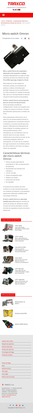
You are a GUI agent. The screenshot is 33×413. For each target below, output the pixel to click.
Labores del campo (7, 341)
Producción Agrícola (8, 349)
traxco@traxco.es (11, 395)
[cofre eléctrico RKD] (8, 246)
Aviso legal (5, 374)
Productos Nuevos (7, 355)
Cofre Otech (18, 258)
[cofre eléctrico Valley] (8, 224)
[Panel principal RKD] (8, 310)
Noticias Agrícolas (7, 346)
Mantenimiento (6, 368)
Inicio (3, 21)
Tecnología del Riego (8, 352)
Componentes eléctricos (20, 21)
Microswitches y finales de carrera (11, 23)
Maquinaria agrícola (8, 344)
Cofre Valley (18, 225)
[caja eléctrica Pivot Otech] (8, 257)
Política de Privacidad (8, 377)
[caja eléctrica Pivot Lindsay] (8, 235)
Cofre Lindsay (19, 236)
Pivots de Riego (6, 363)
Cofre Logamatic (19, 279)
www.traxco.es (6, 396)
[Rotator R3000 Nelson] (8, 321)
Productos (9, 21)
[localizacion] (3, 385)
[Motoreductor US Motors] (8, 299)
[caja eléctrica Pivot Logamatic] (8, 278)
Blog (3, 366)
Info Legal (5, 371)
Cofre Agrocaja (19, 269)
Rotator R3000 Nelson (21, 324)
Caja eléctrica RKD (20, 247)
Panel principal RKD (21, 313)
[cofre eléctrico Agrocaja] (8, 267)
